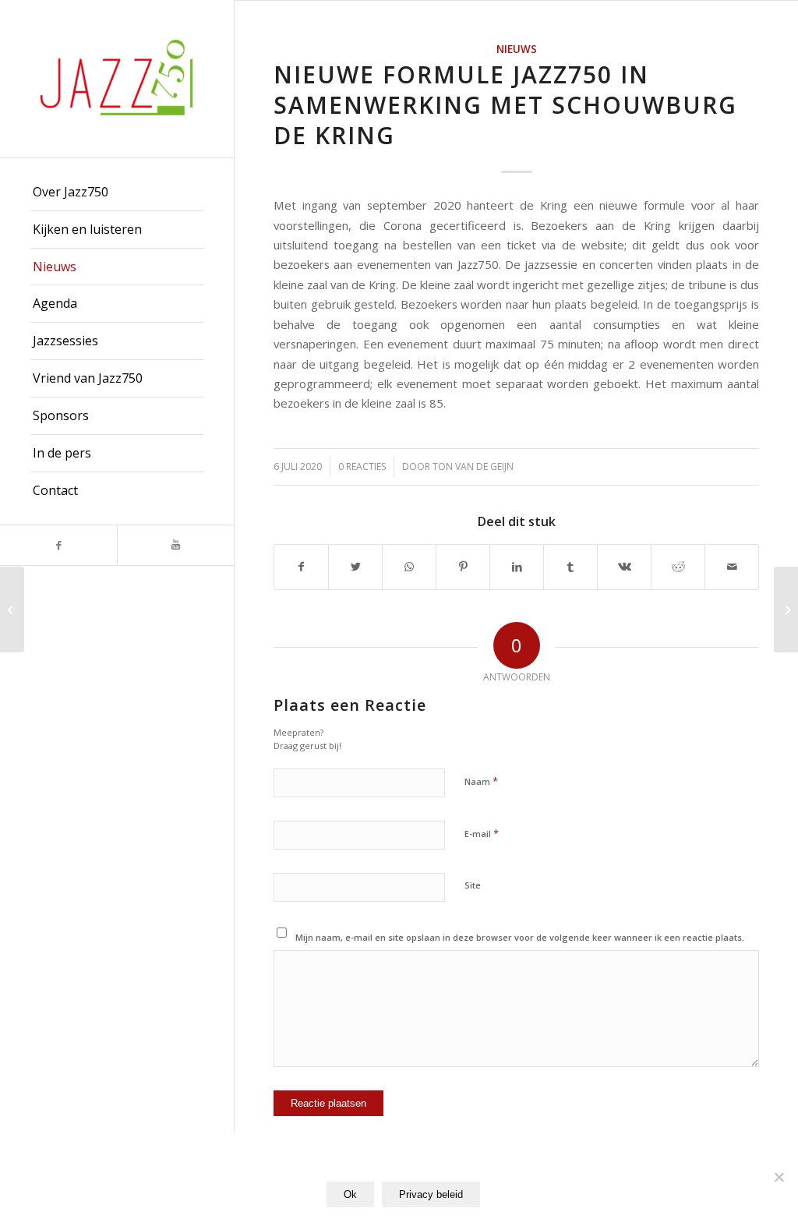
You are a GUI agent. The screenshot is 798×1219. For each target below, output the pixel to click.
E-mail (481, 833)
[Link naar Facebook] (58, 545)
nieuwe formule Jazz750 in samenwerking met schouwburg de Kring (505, 104)
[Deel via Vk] (624, 566)
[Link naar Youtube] (175, 545)
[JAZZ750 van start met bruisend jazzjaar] (12, 609)
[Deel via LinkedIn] (516, 566)
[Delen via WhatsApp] (409, 566)
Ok (350, 1194)
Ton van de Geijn (473, 466)
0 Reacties (362, 466)
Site (472, 885)
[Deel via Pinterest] (462, 566)
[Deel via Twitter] (355, 566)
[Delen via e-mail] (731, 566)
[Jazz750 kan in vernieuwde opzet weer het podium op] (786, 609)
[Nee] (778, 1177)
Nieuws (516, 49)
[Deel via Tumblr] (570, 566)
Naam (481, 781)
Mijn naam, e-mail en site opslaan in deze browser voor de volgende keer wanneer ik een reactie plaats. (519, 937)
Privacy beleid (431, 1194)
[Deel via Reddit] (677, 566)
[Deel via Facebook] (301, 566)
